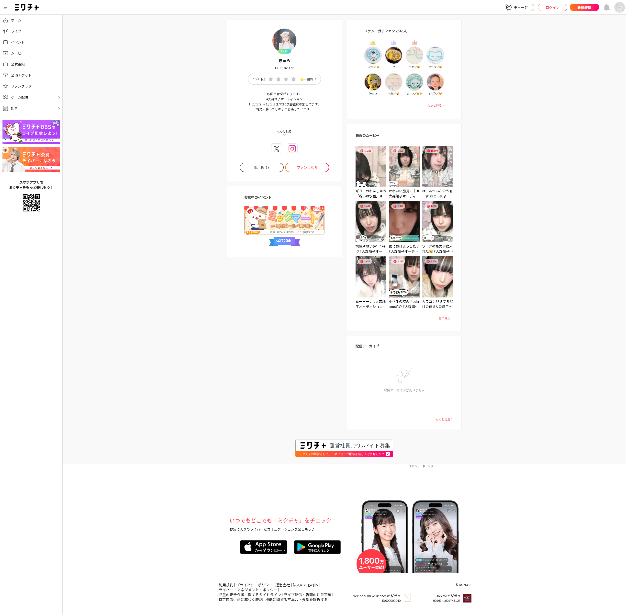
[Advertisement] (344, 479)
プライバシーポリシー (254, 584)
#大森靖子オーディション (404, 196)
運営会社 (282, 584)
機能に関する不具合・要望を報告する (296, 599)
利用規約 (226, 584)
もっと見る (434, 105)
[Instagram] (292, 149)
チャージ (521, 7)
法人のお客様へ (305, 584)
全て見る (444, 318)
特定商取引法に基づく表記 (241, 599)
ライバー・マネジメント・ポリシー (248, 589)
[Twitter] (276, 149)
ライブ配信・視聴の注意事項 (307, 594)
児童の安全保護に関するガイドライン (250, 594)
